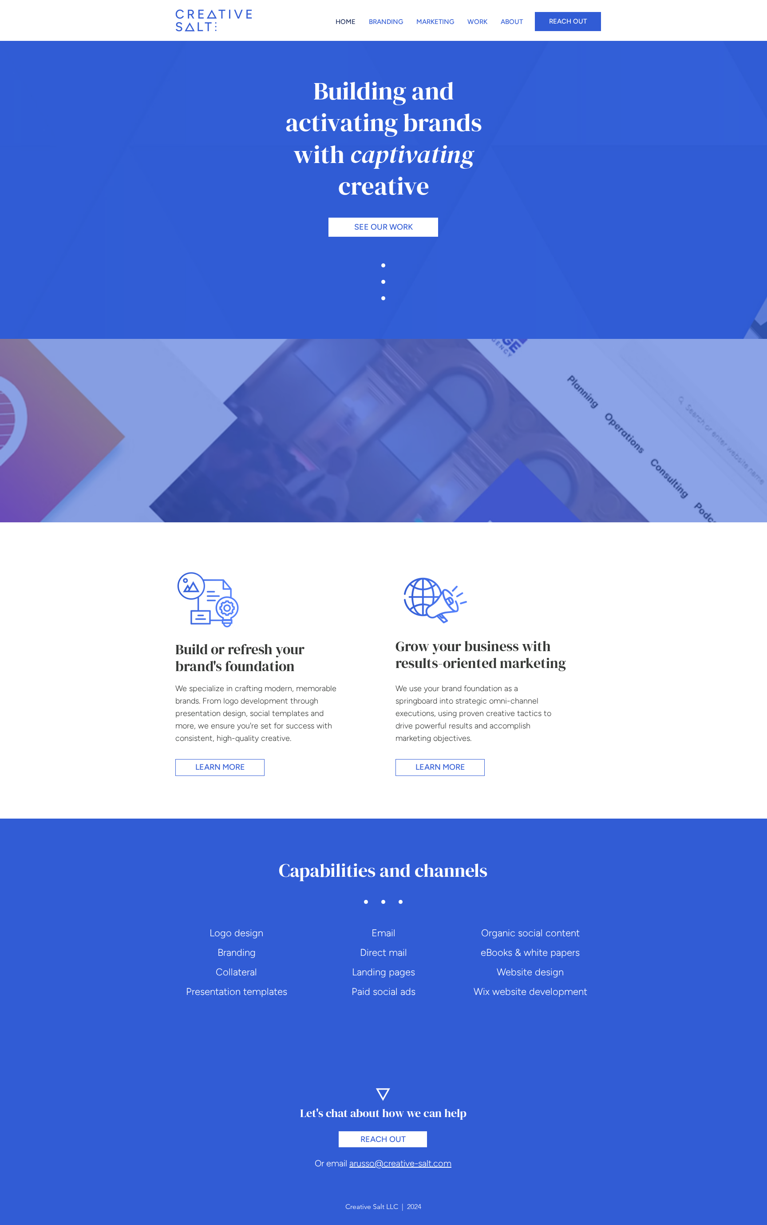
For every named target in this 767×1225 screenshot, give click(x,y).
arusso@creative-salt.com (400, 1163)
